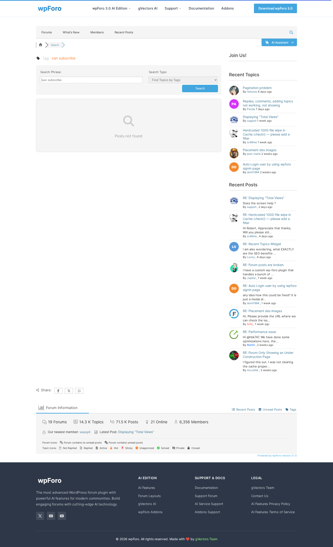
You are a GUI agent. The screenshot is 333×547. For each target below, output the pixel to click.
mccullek (252, 370)
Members (97, 32)
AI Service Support (209, 504)
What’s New (71, 32)
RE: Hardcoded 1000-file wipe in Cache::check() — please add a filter (267, 219)
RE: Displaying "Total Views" (263, 198)
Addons (227, 8)
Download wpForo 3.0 (275, 8)
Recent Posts (124, 32)
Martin (251, 345)
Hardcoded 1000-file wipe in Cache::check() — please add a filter (266, 134)
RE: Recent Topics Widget (262, 244)
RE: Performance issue (259, 332)
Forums (46, 32)
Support (171, 8)
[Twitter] (40, 516)
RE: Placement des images (262, 311)
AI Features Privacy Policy (270, 504)
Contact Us (259, 496)
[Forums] (41, 45)
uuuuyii (85, 432)
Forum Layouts (149, 496)
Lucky (251, 257)
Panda (251, 109)
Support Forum (206, 496)
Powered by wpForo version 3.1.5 (277, 455)
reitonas (252, 91)
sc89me (252, 142)
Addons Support (207, 512)
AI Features (146, 488)
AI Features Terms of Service (273, 512)
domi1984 (253, 172)
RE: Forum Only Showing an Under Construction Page (268, 355)
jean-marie (254, 153)
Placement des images (259, 150)
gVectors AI (147, 8)
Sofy (250, 324)
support (251, 120)
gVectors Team (262, 488)
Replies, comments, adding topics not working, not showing (268, 103)
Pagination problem (257, 88)
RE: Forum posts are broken (263, 265)
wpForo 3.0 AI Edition (109, 8)
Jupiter (251, 278)
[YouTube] (51, 516)
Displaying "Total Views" (261, 117)
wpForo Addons (150, 512)
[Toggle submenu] (129, 8)
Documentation (201, 8)
